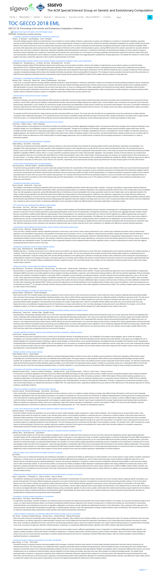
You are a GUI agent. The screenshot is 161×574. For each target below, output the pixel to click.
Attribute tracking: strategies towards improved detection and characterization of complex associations (48, 474)
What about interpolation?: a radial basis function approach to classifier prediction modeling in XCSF (47, 431)
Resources (60, 17)
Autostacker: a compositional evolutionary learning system (33, 78)
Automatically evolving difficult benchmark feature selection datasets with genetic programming (45, 227)
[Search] (150, 17)
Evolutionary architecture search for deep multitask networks (33, 247)
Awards (48, 17)
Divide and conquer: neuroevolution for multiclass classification (34, 266)
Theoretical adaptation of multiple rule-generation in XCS (32, 291)
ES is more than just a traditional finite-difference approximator (34, 205)
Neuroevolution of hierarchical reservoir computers (30, 96)
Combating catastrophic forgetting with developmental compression (36, 37)
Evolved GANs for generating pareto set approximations (32, 164)
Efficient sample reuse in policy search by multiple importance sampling (37, 452)
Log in (142, 569)
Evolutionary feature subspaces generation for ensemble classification (37, 540)
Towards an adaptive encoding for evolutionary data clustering (34, 389)
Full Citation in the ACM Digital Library (39, 32)
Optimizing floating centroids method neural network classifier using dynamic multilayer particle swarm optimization (52, 61)
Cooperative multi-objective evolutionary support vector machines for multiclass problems (43, 369)
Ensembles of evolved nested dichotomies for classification (33, 496)
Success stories (76, 17)
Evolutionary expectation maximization (26, 183)
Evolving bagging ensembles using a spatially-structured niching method (38, 122)
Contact (107, 17)
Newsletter (24, 17)
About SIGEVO (93, 17)
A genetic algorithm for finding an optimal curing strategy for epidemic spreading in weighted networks (48, 332)
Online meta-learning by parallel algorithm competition (32, 142)
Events (37, 17)
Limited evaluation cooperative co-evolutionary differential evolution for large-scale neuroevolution (46, 514)
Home (12, 17)
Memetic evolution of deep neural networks (28, 352)
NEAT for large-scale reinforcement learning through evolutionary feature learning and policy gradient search (50, 310)
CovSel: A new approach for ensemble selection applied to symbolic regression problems (43, 409)
